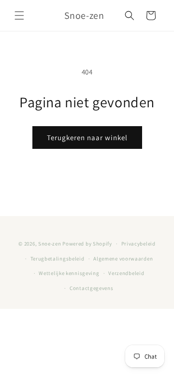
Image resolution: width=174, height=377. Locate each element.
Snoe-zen (50, 243)
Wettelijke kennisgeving (69, 273)
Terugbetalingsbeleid (57, 258)
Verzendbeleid (126, 273)
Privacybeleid (138, 243)
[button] (19, 15)
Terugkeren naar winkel (87, 137)
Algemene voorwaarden (123, 258)
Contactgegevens (92, 288)
